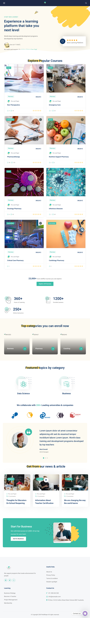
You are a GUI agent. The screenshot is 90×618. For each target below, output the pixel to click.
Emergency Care (55, 105)
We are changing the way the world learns (75, 502)
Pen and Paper (15, 101)
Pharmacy (10, 96)
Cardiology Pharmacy (56, 260)
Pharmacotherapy (13, 157)
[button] (86, 3)
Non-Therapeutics (13, 105)
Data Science (23, 393)
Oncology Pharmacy (14, 208)
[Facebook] (5, 580)
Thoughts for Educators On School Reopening (16, 502)
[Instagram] (13, 580)
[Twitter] (9, 580)
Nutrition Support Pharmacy (59, 157)
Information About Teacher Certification (44, 502)
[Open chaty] (85, 613)
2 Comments (12, 496)
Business (66, 393)
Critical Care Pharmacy (15, 260)
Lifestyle (11, 479)
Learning (68, 479)
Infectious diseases (56, 208)
